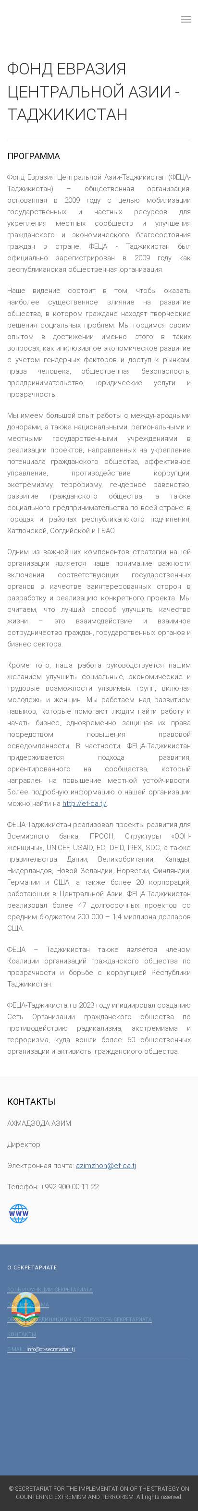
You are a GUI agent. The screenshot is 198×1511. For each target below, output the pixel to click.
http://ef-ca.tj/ (84, 803)
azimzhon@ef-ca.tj (106, 1165)
